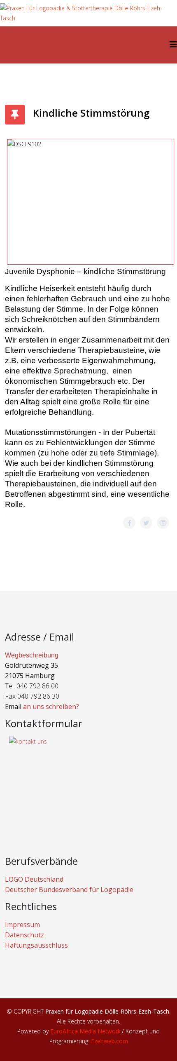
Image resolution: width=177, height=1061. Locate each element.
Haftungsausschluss (36, 945)
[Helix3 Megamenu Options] (173, 44)
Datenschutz (24, 934)
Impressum (22, 924)
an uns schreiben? (51, 706)
